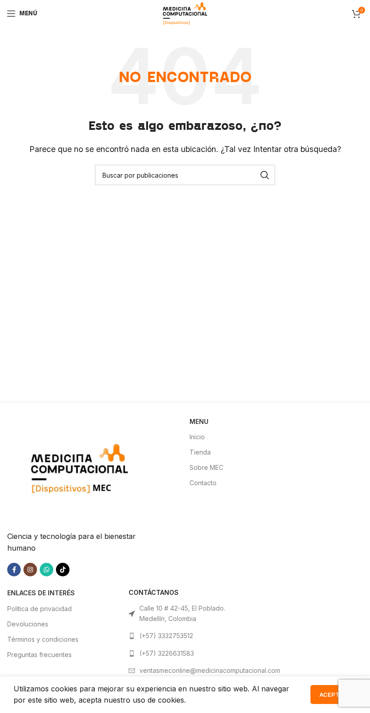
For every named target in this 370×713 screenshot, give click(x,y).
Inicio (197, 437)
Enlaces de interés (41, 593)
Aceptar (333, 694)
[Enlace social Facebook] (14, 569)
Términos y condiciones (43, 639)
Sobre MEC (206, 467)
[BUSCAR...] (264, 175)
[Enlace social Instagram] (30, 569)
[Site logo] (185, 12)
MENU (199, 421)
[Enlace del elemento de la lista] (185, 636)
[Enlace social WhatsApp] (46, 569)
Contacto (203, 483)
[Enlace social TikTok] (62, 569)
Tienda (200, 452)
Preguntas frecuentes (39, 654)
